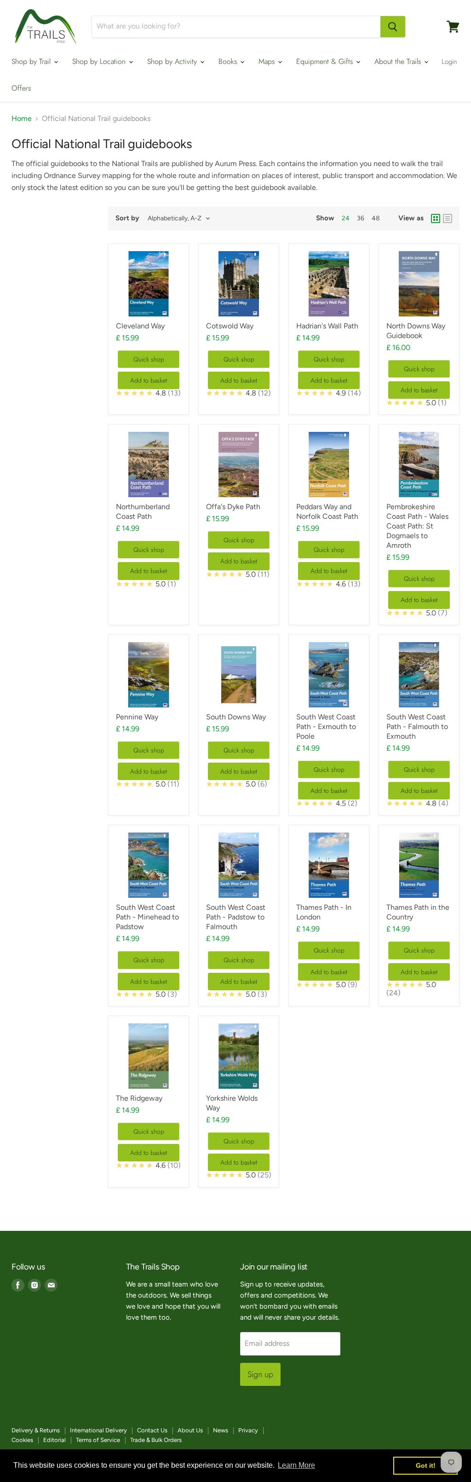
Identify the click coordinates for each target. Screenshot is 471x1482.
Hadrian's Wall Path (327, 326)
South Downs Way (236, 716)
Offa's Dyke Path (233, 506)
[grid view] (435, 218)
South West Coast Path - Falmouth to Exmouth (417, 726)
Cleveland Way (140, 326)
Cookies (22, 1439)
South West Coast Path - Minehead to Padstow (147, 917)
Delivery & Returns (35, 1430)
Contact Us (152, 1430)
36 (360, 218)
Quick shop (148, 359)
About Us (190, 1430)
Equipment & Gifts (325, 61)
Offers (21, 88)
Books (228, 61)
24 (346, 218)
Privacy (248, 1430)
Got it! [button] (426, 1465)
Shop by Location (100, 61)
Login (449, 62)
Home (21, 119)
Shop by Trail (32, 61)
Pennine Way (137, 716)
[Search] (392, 26)
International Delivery (98, 1430)
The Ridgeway (139, 1098)
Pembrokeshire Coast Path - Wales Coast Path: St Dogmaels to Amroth (417, 526)
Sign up (260, 1374)
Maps (267, 61)
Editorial (54, 1439)
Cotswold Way (229, 326)
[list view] (447, 218)
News (220, 1430)
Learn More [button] (296, 1465)
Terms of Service (98, 1439)
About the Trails (398, 61)
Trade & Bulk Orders (156, 1439)
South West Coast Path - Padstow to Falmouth (235, 917)
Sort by (127, 218)
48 (376, 218)
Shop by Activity (173, 61)
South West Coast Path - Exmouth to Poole (326, 726)
